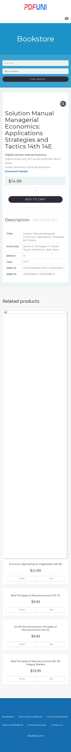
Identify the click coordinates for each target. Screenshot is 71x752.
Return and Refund (12, 725)
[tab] (17, 220)
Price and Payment (57, 716)
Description (17, 219)
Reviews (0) (45, 219)
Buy (51, 579)
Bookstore (8, 716)
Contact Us (57, 725)
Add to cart (35, 199)
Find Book (36, 79)
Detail (22, 579)
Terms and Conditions (30, 716)
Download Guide (37, 725)
